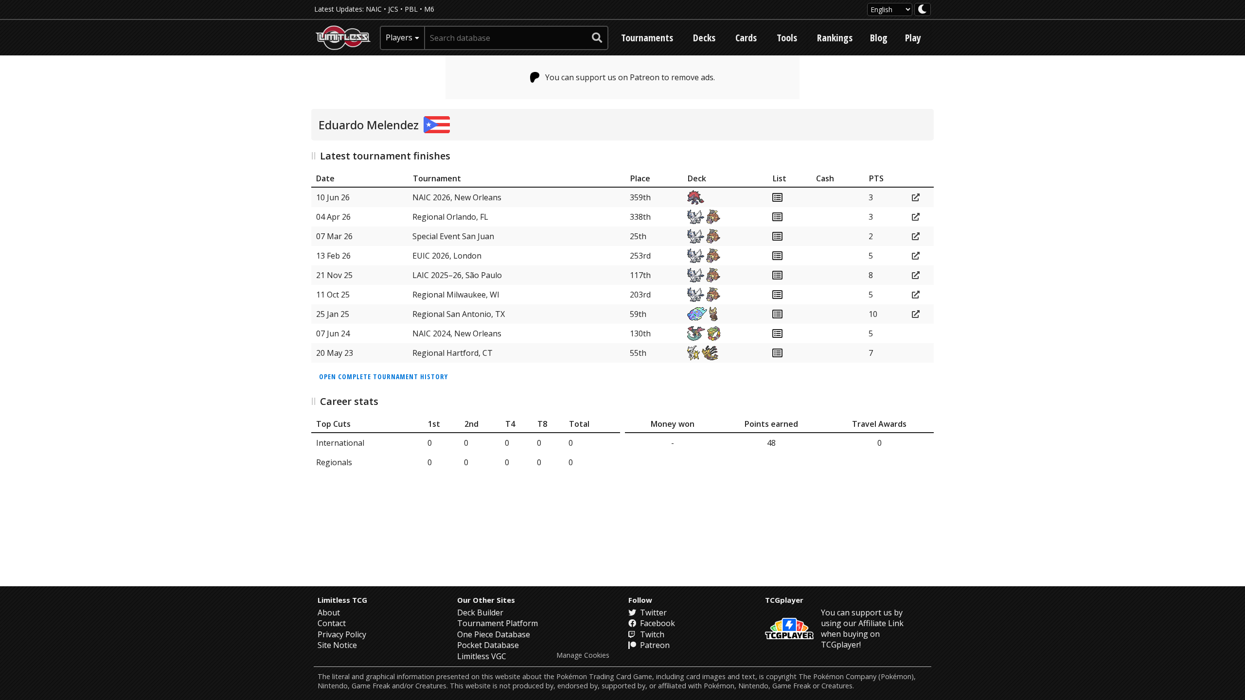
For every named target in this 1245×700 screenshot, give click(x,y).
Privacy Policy (342, 634)
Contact (332, 623)
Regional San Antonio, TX (458, 314)
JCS (393, 9)
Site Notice (337, 645)
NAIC (374, 9)
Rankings (835, 37)
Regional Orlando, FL (450, 216)
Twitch (651, 634)
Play (913, 37)
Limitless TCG (342, 600)
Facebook (656, 623)
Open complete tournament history (383, 376)
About (329, 612)
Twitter (652, 612)
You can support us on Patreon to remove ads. (630, 77)
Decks (704, 37)
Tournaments (647, 37)
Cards (746, 37)
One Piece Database (493, 634)
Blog (879, 37)
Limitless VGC (481, 656)
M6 (429, 9)
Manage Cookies (582, 655)
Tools (787, 37)
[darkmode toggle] (922, 9)
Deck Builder (480, 612)
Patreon (654, 645)
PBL (411, 9)
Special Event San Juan (453, 236)
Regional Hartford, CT (452, 353)
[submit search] (597, 38)
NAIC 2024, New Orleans (456, 333)
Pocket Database (488, 645)
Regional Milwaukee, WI (455, 294)
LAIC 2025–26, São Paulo (457, 275)
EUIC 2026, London (446, 255)
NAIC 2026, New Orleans (456, 197)
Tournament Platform (497, 623)
